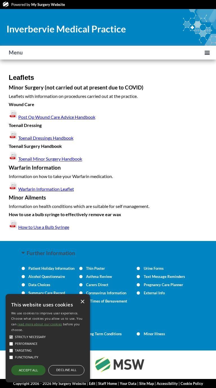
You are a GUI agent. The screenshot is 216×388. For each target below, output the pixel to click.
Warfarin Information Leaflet (46, 189)
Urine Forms (154, 268)
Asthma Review (99, 276)
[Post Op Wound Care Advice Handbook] (13, 138)
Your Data (128, 383)
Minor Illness (154, 334)
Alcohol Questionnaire (46, 276)
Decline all (66, 370)
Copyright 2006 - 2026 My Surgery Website (49, 383)
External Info (154, 293)
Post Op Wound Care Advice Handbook (56, 117)
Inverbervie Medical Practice (66, 28)
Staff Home (107, 383)
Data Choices (39, 284)
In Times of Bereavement (106, 301)
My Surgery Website (48, 4)
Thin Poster (95, 268)
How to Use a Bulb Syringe (43, 227)
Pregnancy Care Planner (163, 284)
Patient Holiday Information (51, 268)
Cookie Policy (192, 383)
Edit (92, 383)
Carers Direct (97, 284)
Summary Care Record (46, 293)
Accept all (28, 370)
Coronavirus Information (106, 293)
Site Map (146, 383)
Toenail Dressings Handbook (45, 138)
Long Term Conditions (104, 334)
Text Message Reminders (164, 276)
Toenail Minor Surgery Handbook (50, 159)
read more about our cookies (39, 324)
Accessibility (167, 383)
